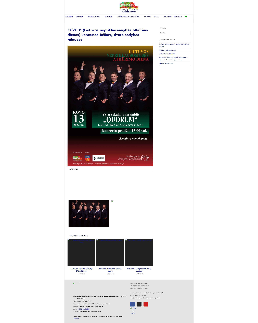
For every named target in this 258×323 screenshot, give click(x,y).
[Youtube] (146, 304)
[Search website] (191, 21)
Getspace (76, 318)
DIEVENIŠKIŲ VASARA (166, 63)
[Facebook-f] (132, 304)
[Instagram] (139, 304)
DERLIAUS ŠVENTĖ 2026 (167, 54)
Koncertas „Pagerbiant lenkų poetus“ (139, 270)
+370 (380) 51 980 (83, 309)
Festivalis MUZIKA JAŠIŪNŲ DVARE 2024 (81, 270)
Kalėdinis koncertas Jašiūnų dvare (110, 270)
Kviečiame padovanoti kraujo (167, 50)
